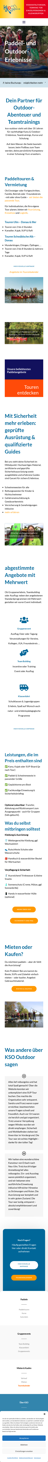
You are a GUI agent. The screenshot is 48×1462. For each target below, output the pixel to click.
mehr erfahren (12, 512)
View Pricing (13, 995)
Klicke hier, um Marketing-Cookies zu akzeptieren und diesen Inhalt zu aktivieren (24, 333)
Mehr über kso (24, 909)
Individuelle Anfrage (24, 266)
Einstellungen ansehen (24, 1451)
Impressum (37, 1458)
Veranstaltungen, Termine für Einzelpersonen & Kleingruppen (36, 9)
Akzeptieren (24, 1438)
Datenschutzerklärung (26, 1458)
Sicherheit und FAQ (24, 921)
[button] (44, 1414)
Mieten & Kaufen (24, 989)
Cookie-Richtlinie (12, 1458)
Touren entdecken (28, 390)
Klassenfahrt (24, 696)
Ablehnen (24, 1445)
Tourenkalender (24, 1277)
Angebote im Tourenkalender (24, 271)
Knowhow (10, 212)
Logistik (24, 212)
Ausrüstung (34, 209)
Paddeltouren (17, 178)
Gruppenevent (24, 628)
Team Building (24, 661)
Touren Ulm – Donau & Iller (20, 222)
